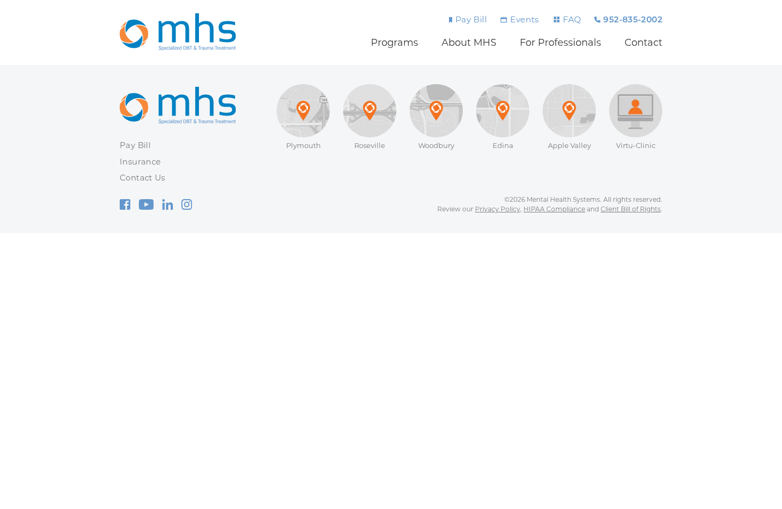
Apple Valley (569, 145)
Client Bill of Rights (631, 209)
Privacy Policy (497, 209)
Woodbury (436, 145)
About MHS (469, 42)
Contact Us (142, 178)
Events (524, 19)
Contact (643, 42)
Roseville (369, 145)
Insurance (140, 162)
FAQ (572, 19)
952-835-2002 (632, 20)
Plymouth (303, 145)
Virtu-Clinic (635, 145)
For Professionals (560, 42)
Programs (394, 42)
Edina (503, 145)
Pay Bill (471, 19)
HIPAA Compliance (554, 209)
